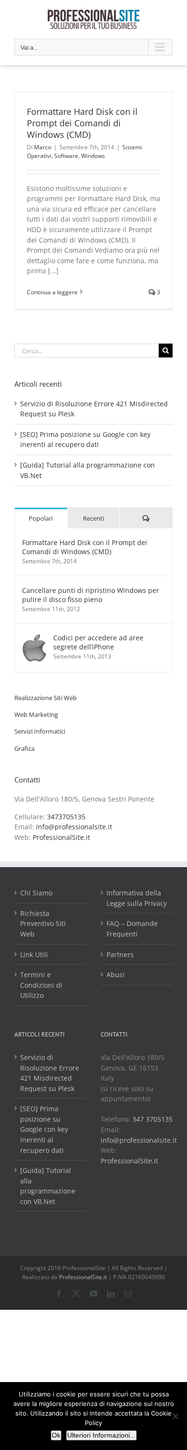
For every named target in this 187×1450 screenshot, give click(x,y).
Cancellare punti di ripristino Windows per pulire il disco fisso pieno (90, 595)
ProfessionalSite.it (61, 837)
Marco (42, 147)
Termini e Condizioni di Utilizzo (41, 985)
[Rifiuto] (175, 1416)
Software (66, 156)
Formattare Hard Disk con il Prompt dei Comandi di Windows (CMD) (82, 123)
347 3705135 (152, 1119)
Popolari (41, 518)
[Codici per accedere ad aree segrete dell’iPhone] (34, 638)
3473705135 (66, 816)
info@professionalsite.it (74, 826)
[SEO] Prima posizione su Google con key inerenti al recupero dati (44, 1129)
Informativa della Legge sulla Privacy (136, 898)
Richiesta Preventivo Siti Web (43, 923)
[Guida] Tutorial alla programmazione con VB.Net (47, 1186)
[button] (45, 697)
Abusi (115, 974)
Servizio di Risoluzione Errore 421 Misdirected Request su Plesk (49, 1073)
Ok (56, 1435)
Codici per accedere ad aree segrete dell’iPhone (98, 642)
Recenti (93, 518)
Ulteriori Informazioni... (101, 1435)
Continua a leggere (52, 292)
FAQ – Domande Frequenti (132, 928)
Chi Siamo (36, 892)
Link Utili (34, 954)
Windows (93, 156)
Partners (120, 954)
